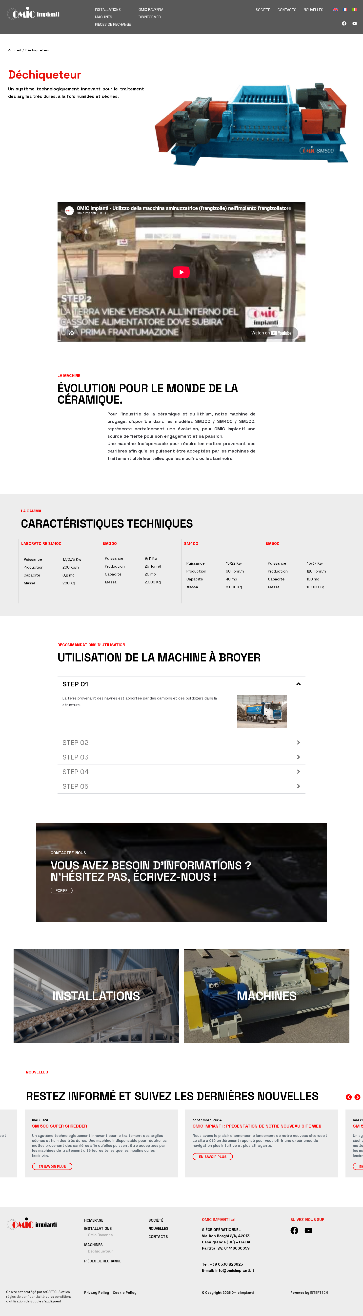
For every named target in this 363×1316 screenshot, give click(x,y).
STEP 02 (75, 742)
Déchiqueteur (37, 50)
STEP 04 (75, 771)
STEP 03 (75, 757)
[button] (181, 684)
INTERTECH (319, 1293)
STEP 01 (75, 683)
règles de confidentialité (25, 1297)
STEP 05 (75, 786)
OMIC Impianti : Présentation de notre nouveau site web (96, 1126)
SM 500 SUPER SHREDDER (220, 1126)
